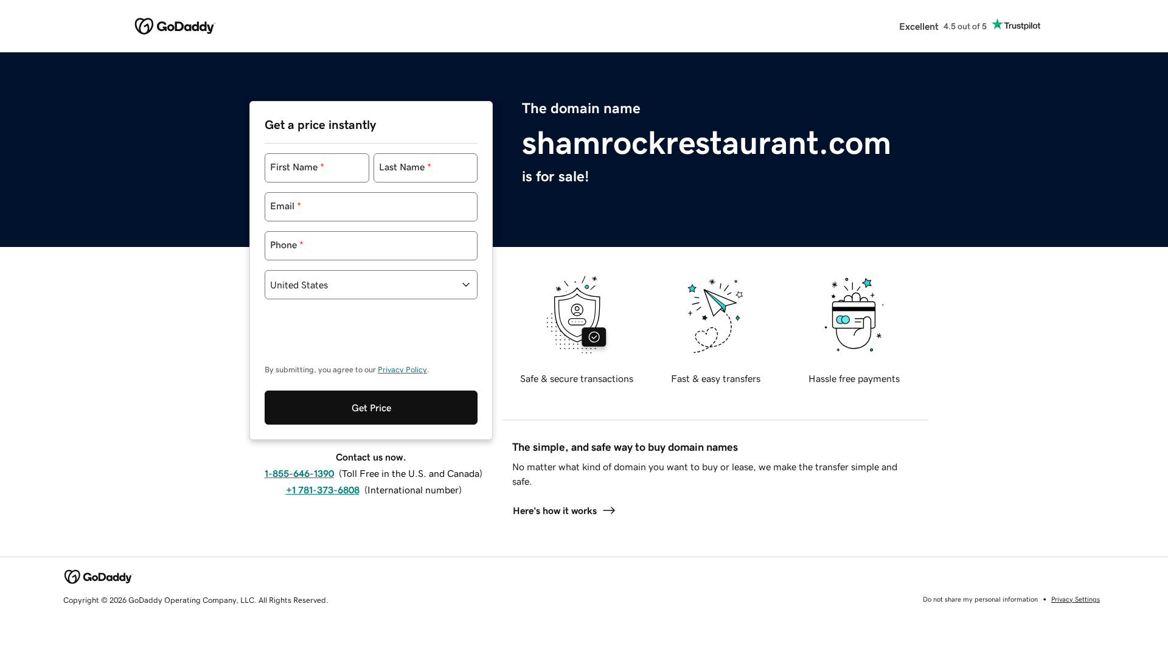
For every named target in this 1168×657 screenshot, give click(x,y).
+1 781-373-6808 (323, 490)
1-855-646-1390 (299, 473)
